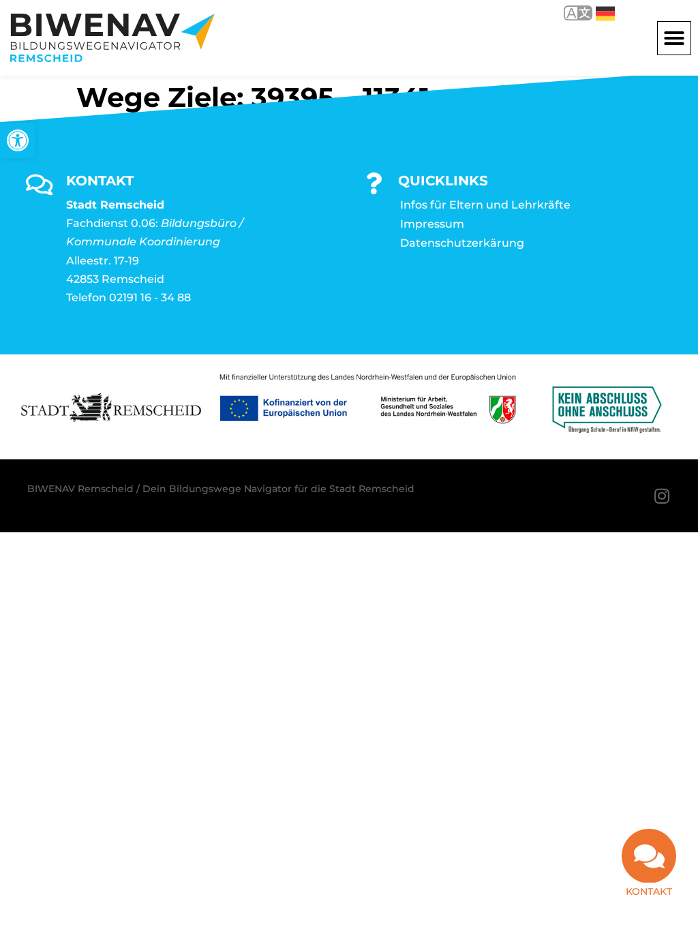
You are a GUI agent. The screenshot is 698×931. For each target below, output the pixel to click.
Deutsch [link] (595, 12)
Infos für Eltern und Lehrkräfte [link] (485, 204)
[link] (17, 140)
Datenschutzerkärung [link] (462, 242)
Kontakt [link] (649, 891)
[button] (674, 38)
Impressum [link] (432, 223)
